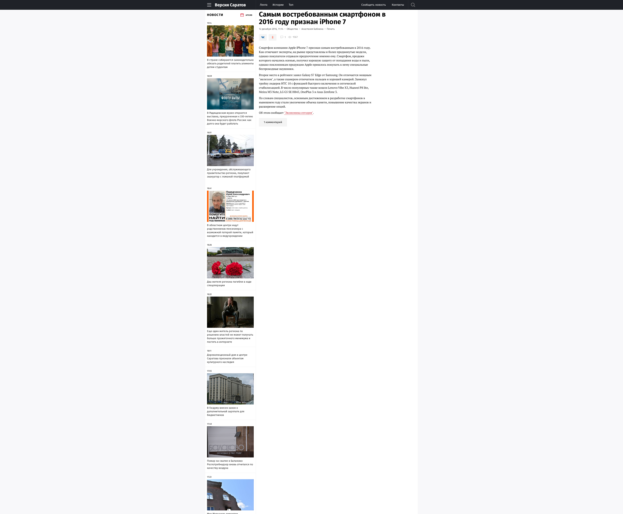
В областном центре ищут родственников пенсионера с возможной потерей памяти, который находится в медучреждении (230, 230)
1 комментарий (273, 122)
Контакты (398, 5)
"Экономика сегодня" (298, 113)
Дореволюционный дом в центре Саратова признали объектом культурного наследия (227, 358)
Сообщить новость (373, 5)
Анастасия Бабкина (312, 28)
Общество (292, 28)
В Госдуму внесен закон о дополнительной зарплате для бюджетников (225, 411)
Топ (291, 5)
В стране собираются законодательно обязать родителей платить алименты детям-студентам (230, 63)
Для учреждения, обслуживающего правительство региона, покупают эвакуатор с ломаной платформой (228, 173)
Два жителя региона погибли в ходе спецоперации (229, 283)
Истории (278, 5)
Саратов (230, 4)
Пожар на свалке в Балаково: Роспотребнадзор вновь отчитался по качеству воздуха (230, 464)
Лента (263, 5)
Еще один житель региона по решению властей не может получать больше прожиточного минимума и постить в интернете (230, 336)
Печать (331, 28)
